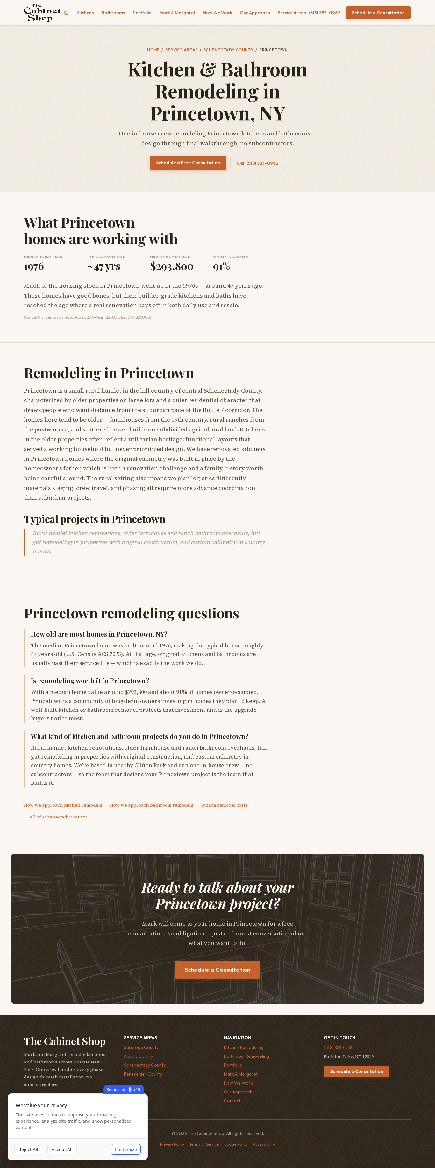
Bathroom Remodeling (246, 1056)
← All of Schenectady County (55, 817)
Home (153, 49)
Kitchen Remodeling (244, 1047)
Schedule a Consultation (378, 13)
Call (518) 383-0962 (258, 163)
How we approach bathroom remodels (151, 805)
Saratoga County (141, 1047)
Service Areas (292, 13)
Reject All (28, 1149)
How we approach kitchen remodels (63, 805)
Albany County (138, 1056)
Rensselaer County (143, 1074)
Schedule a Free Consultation (188, 163)
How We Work (217, 13)
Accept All (62, 1149)
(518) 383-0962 (324, 13)
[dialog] (78, 1127)
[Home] (66, 12)
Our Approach (255, 13)
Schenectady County (228, 49)
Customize (126, 1149)
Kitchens (85, 13)
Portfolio (142, 13)
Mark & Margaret (177, 13)
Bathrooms (113, 13)
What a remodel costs (224, 805)
